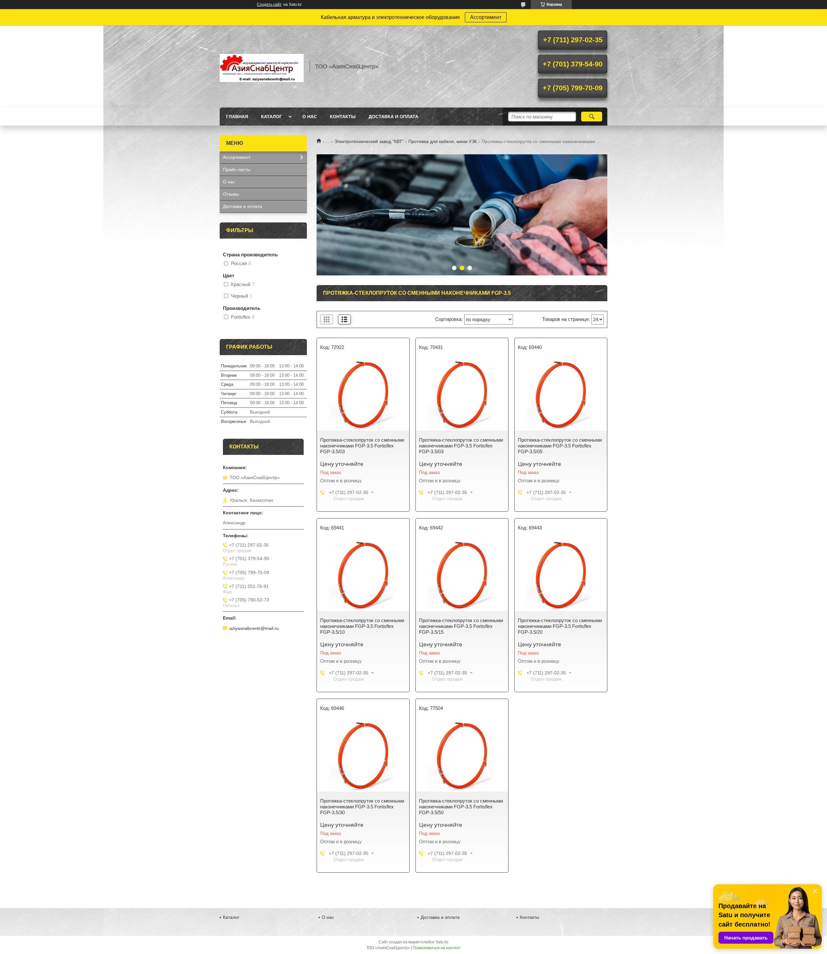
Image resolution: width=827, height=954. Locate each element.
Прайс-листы (236, 169)
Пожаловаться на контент (437, 948)
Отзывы (231, 194)
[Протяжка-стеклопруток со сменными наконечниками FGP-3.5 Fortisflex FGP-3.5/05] (561, 395)
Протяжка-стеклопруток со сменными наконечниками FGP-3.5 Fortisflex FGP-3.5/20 (560, 626)
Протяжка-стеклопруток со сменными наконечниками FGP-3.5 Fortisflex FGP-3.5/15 (461, 626)
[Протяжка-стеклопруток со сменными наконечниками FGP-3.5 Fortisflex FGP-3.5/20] (561, 575)
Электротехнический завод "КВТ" (369, 141)
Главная (237, 116)
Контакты (343, 116)
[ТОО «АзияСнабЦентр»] (262, 66)
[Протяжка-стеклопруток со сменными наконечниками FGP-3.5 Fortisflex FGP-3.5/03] (363, 395)
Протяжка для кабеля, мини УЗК (442, 141)
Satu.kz (441, 942)
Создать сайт (269, 4)
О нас (309, 116)
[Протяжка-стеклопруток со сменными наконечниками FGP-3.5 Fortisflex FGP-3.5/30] (363, 756)
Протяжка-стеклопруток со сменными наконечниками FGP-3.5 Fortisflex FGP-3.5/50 (461, 806)
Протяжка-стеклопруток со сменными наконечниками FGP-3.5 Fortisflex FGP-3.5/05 (560, 445)
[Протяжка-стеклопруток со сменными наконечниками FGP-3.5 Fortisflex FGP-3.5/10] (363, 575)
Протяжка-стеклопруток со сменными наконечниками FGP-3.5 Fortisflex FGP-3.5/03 (362, 445)
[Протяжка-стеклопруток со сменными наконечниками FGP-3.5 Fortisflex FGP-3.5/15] (462, 575)
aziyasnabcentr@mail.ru (254, 628)
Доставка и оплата (393, 116)
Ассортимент (485, 17)
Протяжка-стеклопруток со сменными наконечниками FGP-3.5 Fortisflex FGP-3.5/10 (362, 626)
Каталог (271, 116)
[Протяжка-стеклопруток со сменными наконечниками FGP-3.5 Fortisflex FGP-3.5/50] (462, 756)
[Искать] (591, 116)
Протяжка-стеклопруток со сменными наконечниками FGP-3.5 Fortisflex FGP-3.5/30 (362, 806)
